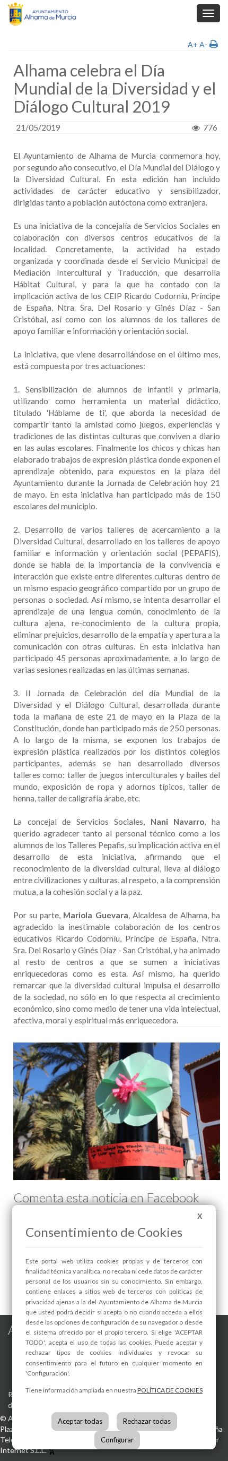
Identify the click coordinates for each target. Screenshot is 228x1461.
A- (203, 44)
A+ (193, 44)
